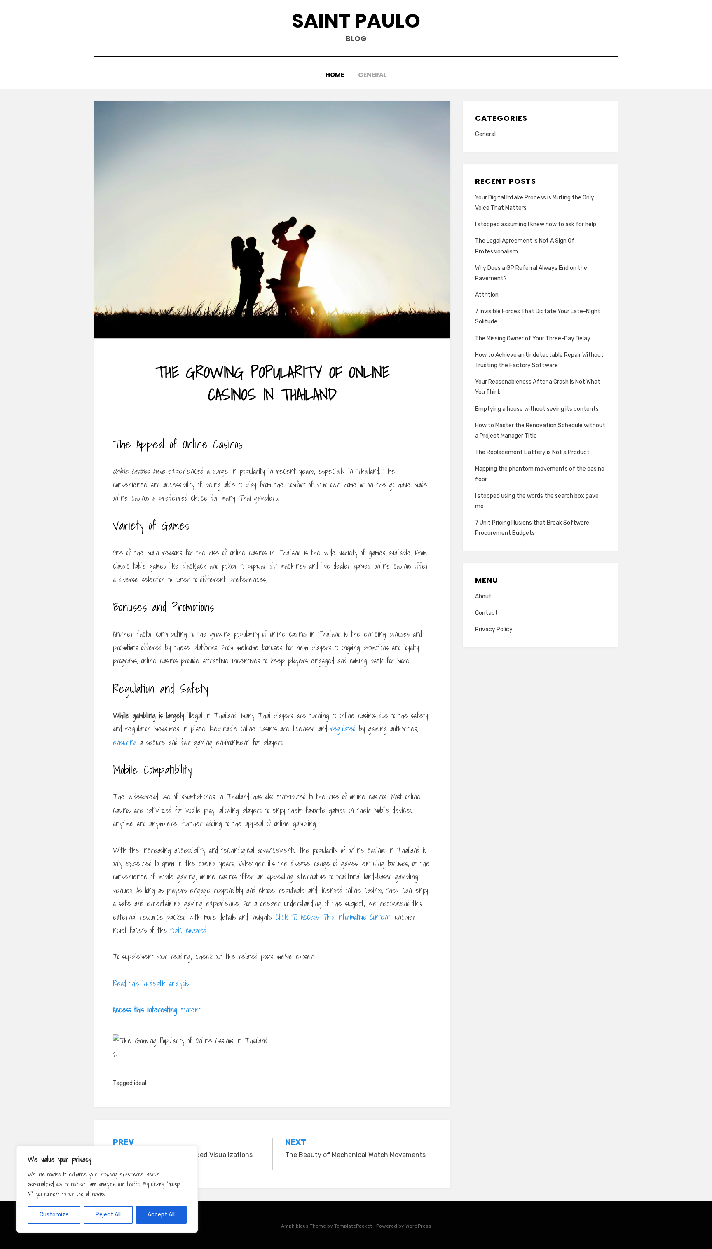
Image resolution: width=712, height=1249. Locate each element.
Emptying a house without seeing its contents (537, 408)
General (372, 74)
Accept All (161, 1214)
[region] (107, 1189)
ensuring (125, 742)
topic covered (188, 930)
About (483, 596)
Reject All (108, 1214)
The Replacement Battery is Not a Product (532, 452)
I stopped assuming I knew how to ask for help (535, 224)
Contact (486, 612)
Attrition (487, 294)
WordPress (418, 1226)
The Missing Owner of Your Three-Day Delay (532, 338)
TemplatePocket (353, 1226)
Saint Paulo (356, 21)
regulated (343, 729)
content (157, 1010)
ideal (140, 1083)
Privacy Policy (494, 629)
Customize (54, 1214)
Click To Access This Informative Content (333, 917)
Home (335, 74)
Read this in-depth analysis (151, 983)
